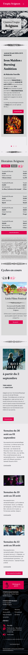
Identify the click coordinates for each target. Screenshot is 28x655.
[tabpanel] (14, 93)
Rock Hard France (17, 90)
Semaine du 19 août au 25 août (12, 494)
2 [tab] (14, 146)
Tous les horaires (14, 232)
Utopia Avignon (11, 3)
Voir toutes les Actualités (14, 573)
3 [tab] (16, 146)
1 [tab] (11, 146)
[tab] (5, 166)
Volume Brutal (16, 80)
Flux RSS (9, 625)
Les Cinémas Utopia (14, 644)
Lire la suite (7, 465)
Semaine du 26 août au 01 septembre (12, 434)
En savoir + (16, 322)
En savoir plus (18, 111)
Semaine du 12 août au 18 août (12, 543)
